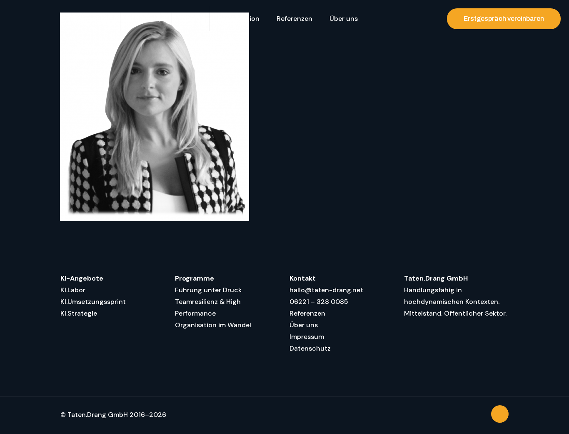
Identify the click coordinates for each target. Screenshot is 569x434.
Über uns (303, 325)
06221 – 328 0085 (318, 301)
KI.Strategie (78, 313)
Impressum (306, 336)
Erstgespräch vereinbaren (504, 18)
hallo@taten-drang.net (326, 290)
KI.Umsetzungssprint (93, 301)
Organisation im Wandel (213, 325)
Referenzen (307, 313)
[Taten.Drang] (29, 19)
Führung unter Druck (208, 290)
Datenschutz (310, 348)
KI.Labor (72, 290)
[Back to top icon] (500, 414)
